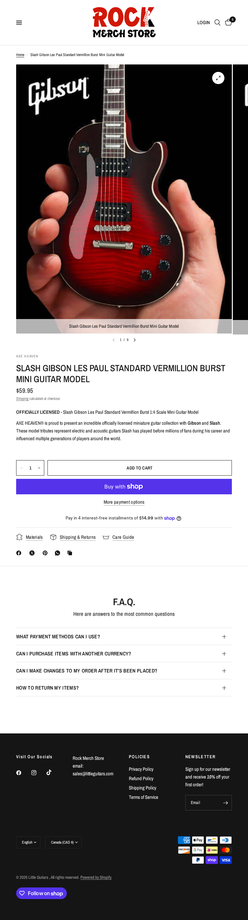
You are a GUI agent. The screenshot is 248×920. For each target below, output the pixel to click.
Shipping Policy (142, 787)
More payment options (124, 502)
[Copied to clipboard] (71, 553)
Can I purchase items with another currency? (73, 653)
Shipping (22, 398)
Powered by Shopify (95, 877)
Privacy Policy (141, 769)
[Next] (134, 339)
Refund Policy (141, 778)
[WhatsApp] (59, 553)
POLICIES (139, 756)
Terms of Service (143, 797)
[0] (227, 22)
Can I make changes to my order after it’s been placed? (86, 670)
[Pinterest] (46, 553)
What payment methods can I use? (58, 636)
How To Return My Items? (47, 687)
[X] (33, 553)
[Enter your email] (225, 802)
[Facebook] (20, 553)
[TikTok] (53, 772)
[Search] (217, 22)
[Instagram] (38, 773)
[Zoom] (218, 78)
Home (20, 54)
